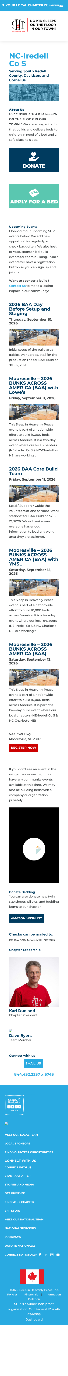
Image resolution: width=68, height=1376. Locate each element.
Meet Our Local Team (21, 1134)
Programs (13, 1237)
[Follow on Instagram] (52, 1255)
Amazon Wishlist (26, 918)
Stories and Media (19, 1184)
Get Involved (15, 1193)
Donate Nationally (20, 1245)
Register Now (23, 748)
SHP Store (12, 1210)
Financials (31, 1294)
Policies (12, 1294)
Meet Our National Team (24, 1219)
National (54, 5)
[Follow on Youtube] (58, 1255)
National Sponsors (20, 1228)
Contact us (17, 286)
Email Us (33, 1063)
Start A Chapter (17, 1176)
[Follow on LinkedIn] (46, 1255)
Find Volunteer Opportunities (29, 1152)
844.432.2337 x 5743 (34, 1074)
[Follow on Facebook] (40, 1255)
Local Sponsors (17, 1143)
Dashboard (34, 1319)
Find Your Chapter (19, 1202)
